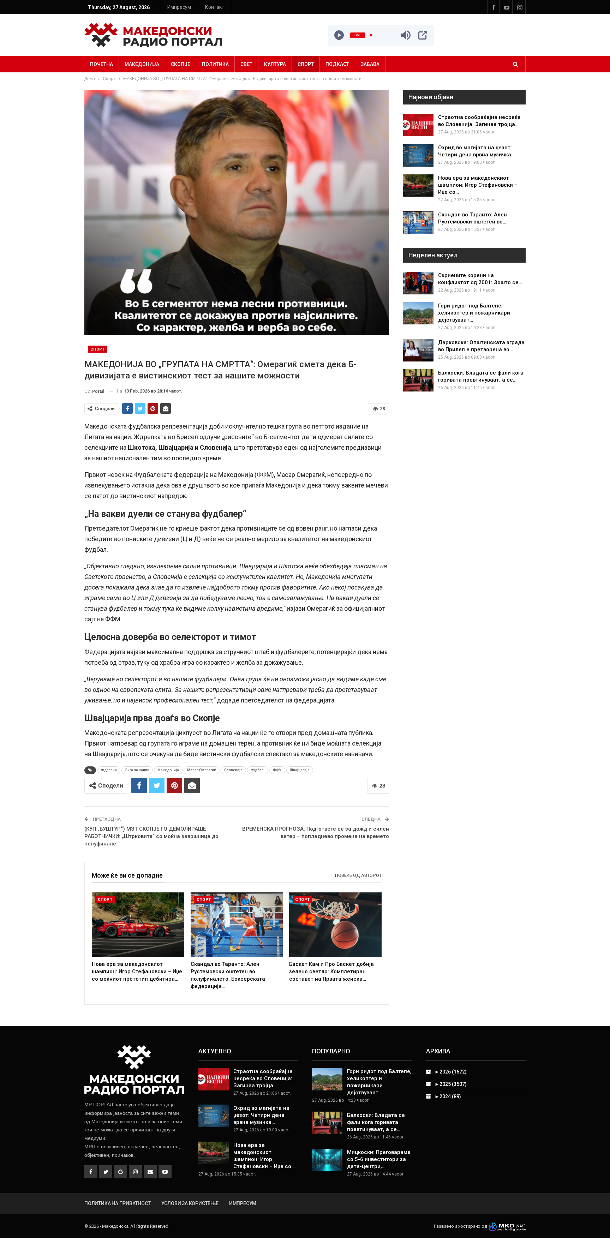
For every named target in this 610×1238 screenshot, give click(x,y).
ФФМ (277, 770)
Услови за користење (190, 1203)
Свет (246, 64)
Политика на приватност (117, 1203)
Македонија (142, 64)
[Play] (339, 35)
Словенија (233, 770)
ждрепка (109, 770)
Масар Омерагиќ (201, 770)
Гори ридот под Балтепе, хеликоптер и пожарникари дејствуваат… (474, 313)
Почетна (101, 64)
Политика (215, 64)
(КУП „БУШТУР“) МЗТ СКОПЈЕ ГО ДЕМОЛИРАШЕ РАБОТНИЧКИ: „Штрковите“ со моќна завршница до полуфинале (151, 836)
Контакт (214, 7)
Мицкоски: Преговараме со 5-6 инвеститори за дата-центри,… (379, 1159)
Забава (370, 64)
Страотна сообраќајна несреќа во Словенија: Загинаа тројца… (263, 1078)
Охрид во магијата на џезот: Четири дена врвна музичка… (261, 1115)
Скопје (180, 64)
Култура (275, 64)
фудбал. (258, 770)
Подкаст (337, 64)
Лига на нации (137, 770)
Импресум (179, 7)
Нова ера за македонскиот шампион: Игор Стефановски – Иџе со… (478, 185)
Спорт (306, 64)
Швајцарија (300, 770)
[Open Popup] (423, 35)
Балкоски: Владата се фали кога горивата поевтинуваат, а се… (376, 1122)
